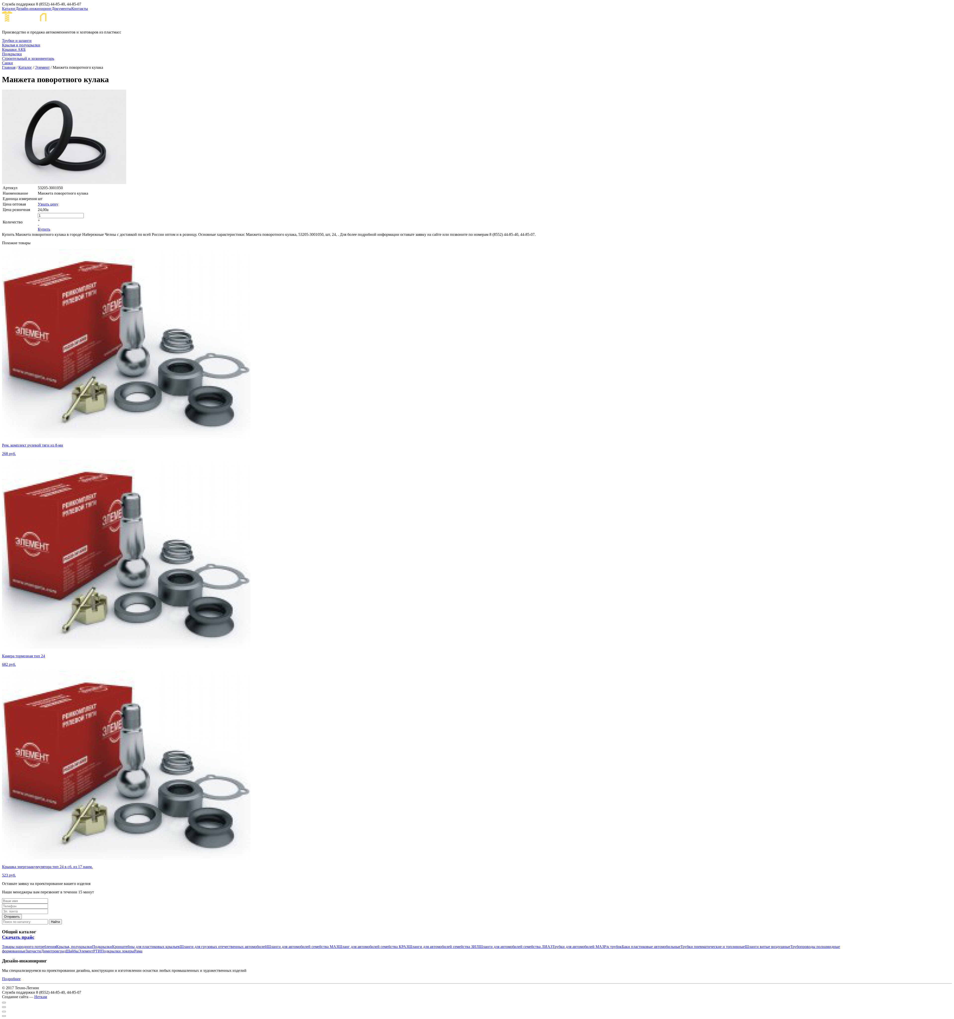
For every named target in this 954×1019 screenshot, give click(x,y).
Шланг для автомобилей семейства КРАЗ (373, 947)
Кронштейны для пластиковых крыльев (146, 947)
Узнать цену (48, 204)
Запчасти (33, 951)
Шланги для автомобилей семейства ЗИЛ (443, 947)
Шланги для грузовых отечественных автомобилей (223, 947)
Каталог (9, 8)
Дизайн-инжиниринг (34, 8)
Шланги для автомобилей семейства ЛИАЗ (515, 947)
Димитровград (53, 951)
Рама (138, 951)
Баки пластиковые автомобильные (651, 947)
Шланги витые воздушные (767, 947)
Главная (8, 67)
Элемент (42, 67)
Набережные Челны (99, 20)
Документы (61, 8)
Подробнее (11, 979)
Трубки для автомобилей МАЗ (578, 947)
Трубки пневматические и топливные (712, 947)
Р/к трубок (613, 947)
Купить (44, 229)
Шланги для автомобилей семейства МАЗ (302, 947)
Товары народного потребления (29, 947)
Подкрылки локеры (117, 951)
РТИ (97, 951)
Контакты (79, 8)
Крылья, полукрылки (74, 947)
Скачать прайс (18, 937)
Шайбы (72, 951)
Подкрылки (102, 947)
